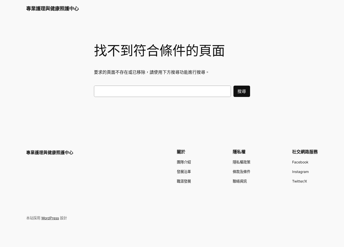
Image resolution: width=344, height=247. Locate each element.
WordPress (50, 218)
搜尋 (241, 91)
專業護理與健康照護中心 (52, 9)
